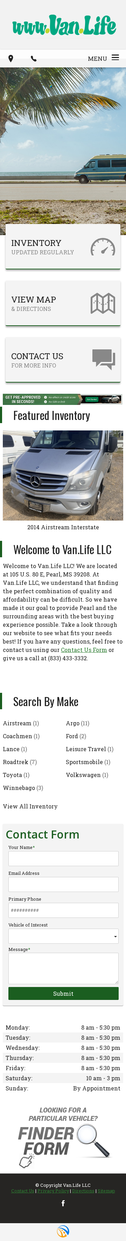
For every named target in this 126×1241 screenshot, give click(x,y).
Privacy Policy (53, 1190)
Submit (63, 993)
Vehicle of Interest (28, 925)
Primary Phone (24, 899)
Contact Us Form (84, 649)
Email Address (24, 873)
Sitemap (106, 1190)
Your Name (20, 847)
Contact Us (22, 1190)
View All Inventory (30, 806)
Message (18, 949)
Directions (83, 1190)
